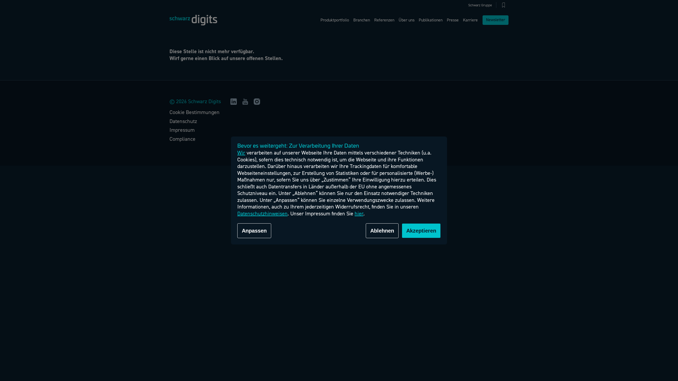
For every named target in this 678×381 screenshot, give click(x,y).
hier (359, 213)
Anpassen (254, 231)
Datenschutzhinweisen (262, 213)
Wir (241, 152)
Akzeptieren (421, 231)
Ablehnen (382, 231)
